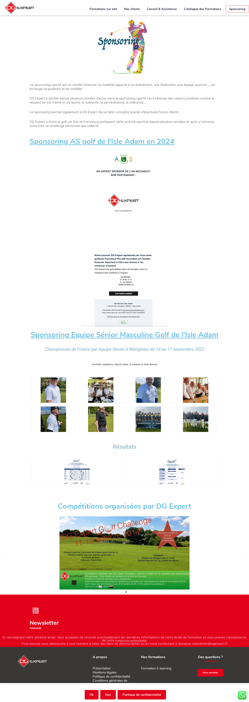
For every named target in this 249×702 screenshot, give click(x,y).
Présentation (102, 668)
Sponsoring (237, 9)
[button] (3, 553)
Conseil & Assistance (162, 9)
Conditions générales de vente (110, 682)
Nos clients (132, 9)
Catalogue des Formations (203, 9)
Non (108, 695)
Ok (92, 695)
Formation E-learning (156, 668)
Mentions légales (105, 672)
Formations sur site (103, 9)
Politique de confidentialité (130, 640)
